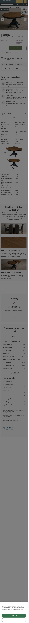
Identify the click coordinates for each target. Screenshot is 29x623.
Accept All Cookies (14, 615)
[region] (14, 612)
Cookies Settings (14, 620)
